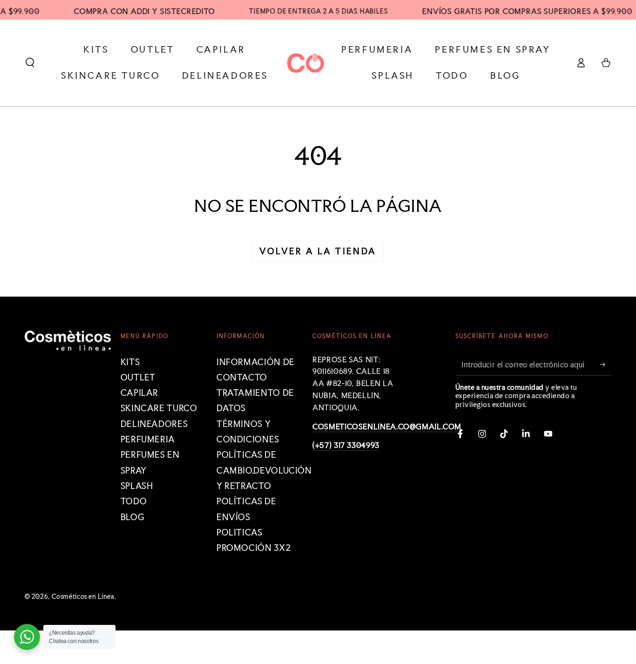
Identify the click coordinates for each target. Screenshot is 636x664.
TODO (134, 501)
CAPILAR (139, 393)
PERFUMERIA (148, 439)
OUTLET (138, 377)
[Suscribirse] (605, 364)
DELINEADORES (154, 424)
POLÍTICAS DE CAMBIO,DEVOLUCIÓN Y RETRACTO (264, 470)
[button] (30, 63)
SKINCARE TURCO (159, 408)
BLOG (133, 517)
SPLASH (137, 486)
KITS (130, 362)
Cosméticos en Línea (83, 596)
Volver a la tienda (317, 251)
